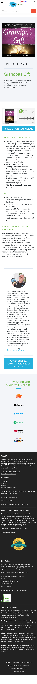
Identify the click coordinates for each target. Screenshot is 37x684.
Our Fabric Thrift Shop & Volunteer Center (14, 491)
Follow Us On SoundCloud (18, 128)
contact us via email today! (18, 528)
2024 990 (11, 590)
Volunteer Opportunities (8, 532)
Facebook (4, 481)
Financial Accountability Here (19, 572)
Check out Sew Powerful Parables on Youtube (18, 363)
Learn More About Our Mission (10, 472)
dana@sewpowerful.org (15, 350)
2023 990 (4, 590)
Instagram (4, 485)
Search (8, 662)
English (26, 1)
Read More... (12, 617)
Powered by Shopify (18, 671)
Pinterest (3, 483)
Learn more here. (18, 642)
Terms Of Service (26, 662)
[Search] (33, 11)
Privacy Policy (16, 662)
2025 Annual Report (21, 590)
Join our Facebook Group (8, 488)
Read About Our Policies (8, 474)
